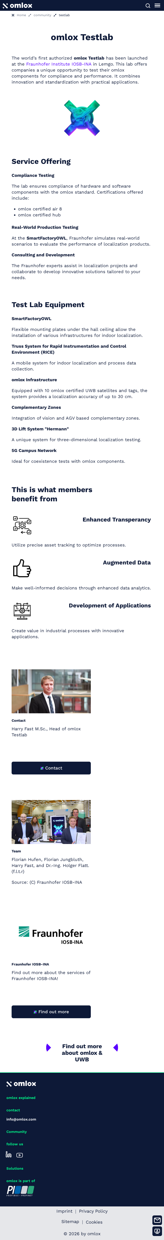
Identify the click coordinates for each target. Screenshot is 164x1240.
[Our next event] (157, 1231)
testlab (64, 15)
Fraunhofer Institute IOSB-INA (58, 64)
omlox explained (20, 1098)
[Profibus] (20, 1190)
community (42, 15)
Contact (53, 767)
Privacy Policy (93, 1212)
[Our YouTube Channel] (19, 1154)
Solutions (14, 1168)
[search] (148, 5)
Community (16, 1132)
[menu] (157, 5)
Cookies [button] (94, 1222)
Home (21, 15)
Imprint (64, 1212)
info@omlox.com (21, 1119)
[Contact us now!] (157, 1220)
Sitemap (70, 1222)
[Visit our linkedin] (8, 1154)
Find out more (53, 1011)
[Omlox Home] (17, 5)
